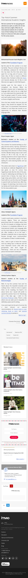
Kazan (24, 78)
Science (3, 532)
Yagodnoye (20, 166)
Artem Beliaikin (8, 209)
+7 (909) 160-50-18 (5, 550)
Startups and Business (7, 537)
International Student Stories (13, 338)
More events (20, 459)
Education (4, 535)
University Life (5, 540)
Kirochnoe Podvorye (7, 298)
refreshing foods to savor (9, 311)
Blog (2, 546)
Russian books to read (20, 309)
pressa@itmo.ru (5, 552)
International (9, 332)
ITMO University (15, 490)
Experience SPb (18, 332)
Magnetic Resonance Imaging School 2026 (13, 453)
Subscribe (14, 437)
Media (3, 543)
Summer (8, 335)
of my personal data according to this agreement (14, 442)
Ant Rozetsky (7, 272)
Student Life (15, 335)
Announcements (9, 450)
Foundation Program (16, 63)
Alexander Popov (8, 133)
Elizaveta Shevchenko (14, 321)
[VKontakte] (3, 13)
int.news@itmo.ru (11, 479)
